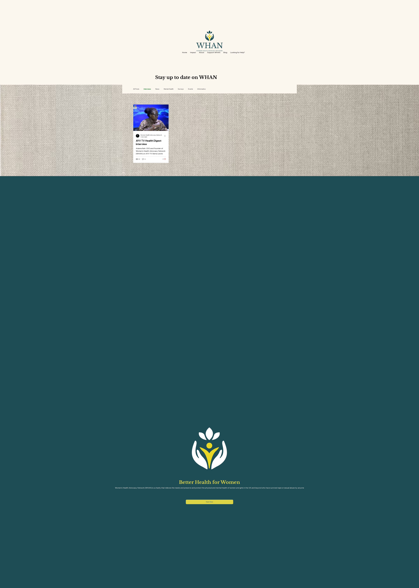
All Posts (136, 89)
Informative (201, 89)
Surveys (181, 89)
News (157, 89)
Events (190, 89)
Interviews (147, 89)
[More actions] (165, 135)
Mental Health (168, 89)
